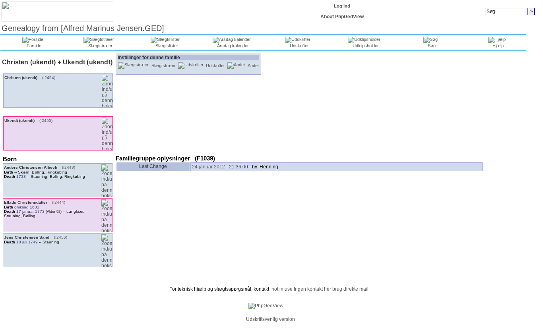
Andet (253, 65)
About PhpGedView (342, 16)
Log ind (342, 6)
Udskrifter (215, 65)
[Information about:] (241, 319)
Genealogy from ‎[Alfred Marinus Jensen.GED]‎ (83, 28)
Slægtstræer (163, 65)
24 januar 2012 (208, 167)
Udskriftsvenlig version (270, 319)
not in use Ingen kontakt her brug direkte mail (320, 289)
